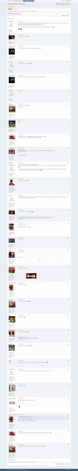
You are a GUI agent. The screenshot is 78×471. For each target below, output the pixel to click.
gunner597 (12, 178)
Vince (11, 103)
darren (11, 209)
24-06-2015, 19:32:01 (20, 178)
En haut (9, 459)
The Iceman (12, 369)
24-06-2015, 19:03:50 (20, 134)
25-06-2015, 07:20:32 (20, 398)
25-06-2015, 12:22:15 (20, 414)
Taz (10, 250)
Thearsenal (12, 148)
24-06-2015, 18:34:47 (20, 34)
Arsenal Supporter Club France (16, 4)
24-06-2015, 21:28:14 (20, 315)
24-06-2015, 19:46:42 (20, 195)
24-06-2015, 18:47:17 (20, 90)
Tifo (10, 34)
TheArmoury (12, 46)
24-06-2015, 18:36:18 (20, 46)
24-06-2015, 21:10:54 (20, 299)
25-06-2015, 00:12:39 (20, 369)
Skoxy (11, 315)
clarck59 (11, 134)
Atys (11, 195)
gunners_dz (12, 266)
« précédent (64, 15)
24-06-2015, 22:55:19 (20, 360)
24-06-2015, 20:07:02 (20, 209)
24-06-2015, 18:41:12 (20, 75)
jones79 (11, 384)
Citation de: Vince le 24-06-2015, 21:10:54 (26, 416)
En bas (9, 18)
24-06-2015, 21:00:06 (20, 266)
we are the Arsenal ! (13, 283)
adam (11, 238)
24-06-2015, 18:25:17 (20, 21)
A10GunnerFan (13, 330)
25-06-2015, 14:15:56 (20, 444)
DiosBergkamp (13, 120)
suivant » (68, 15)
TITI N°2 (11, 21)
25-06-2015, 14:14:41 (20, 431)
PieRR (11, 344)
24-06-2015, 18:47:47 (20, 103)
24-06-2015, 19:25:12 (20, 162)
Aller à (54, 463)
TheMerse (12, 223)
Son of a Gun (12, 398)
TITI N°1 (11, 162)
